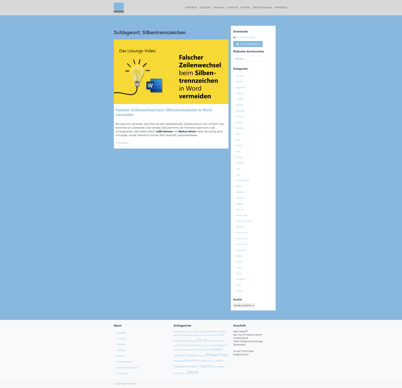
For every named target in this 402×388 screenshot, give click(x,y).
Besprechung (215, 331)
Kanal (176, 345)
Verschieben (218, 366)
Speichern (211, 361)
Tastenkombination (186, 366)
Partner (245, 7)
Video (176, 373)
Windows (240, 279)
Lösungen (205, 7)
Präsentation (179, 361)
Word (238, 285)
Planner (239, 209)
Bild (223, 331)
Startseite (191, 7)
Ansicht (196, 332)
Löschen (212, 345)
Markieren (222, 345)
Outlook (239, 203)
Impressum (280, 7)
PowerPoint (241, 244)
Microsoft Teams (180, 350)
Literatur (232, 7)
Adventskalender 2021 (183, 332)
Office (238, 186)
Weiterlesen (123, 142)
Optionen (180, 355)
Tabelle (219, 360)
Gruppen (240, 163)
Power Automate (244, 221)
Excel (238, 139)
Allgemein (240, 87)
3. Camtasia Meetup (249, 44)
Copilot (239, 122)
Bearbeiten (204, 332)
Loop (238, 174)
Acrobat (240, 76)
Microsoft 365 (242, 180)
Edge (238, 134)
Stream (239, 261)
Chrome (239, 116)
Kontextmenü (185, 345)
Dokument (202, 335)
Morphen (192, 350)
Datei (195, 335)
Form (209, 341)
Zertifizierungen (262, 7)
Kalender (221, 341)
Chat (184, 335)
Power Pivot (241, 232)
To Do (238, 273)
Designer (240, 128)
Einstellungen (190, 340)
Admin (239, 81)
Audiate (239, 99)
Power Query (242, 238)
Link (202, 345)
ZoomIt (239, 291)
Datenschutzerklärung (127, 367)
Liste (207, 345)
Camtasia (240, 110)
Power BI (240, 227)
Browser (240, 105)
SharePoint (241, 250)
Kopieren (196, 345)
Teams (239, 267)
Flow (238, 151)
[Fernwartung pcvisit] (244, 37)
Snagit (239, 256)
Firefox (239, 145)
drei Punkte (212, 335)
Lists (238, 169)
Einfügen (178, 340)
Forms (239, 157)
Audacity (240, 93)
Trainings (219, 7)
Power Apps (241, 215)
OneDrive (240, 192)
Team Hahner (129, 384)
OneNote (240, 198)
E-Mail (220, 335)
